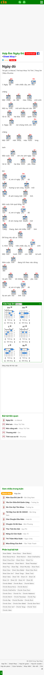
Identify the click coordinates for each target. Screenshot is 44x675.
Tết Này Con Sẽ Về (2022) (17, 512)
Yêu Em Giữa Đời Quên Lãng (17, 502)
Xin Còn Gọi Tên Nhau (15, 507)
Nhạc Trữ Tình (28, 70)
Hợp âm (17, 493)
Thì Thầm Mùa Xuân (14, 539)
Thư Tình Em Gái (13, 529)
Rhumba (10, 73)
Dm (40, 70)
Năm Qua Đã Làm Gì (14, 497)
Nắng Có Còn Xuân (14, 534)
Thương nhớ (11, 432)
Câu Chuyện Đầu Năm (15, 519)
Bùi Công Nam (29, 497)
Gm (23, 308)
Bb (24, 345)
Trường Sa (35, 502)
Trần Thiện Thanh (30, 543)
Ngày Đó (9, 420)
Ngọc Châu (28, 539)
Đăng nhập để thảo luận (10, 365)
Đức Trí (26, 534)
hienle (6, 60)
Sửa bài (12, 60)
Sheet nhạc (9, 56)
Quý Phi (24, 529)
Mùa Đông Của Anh (14, 543)
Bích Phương (28, 524)
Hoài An (29, 519)
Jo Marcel (11, 70)
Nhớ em (9, 424)
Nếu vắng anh (11, 428)
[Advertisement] (22, 27)
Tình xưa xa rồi (12, 436)
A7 (24, 326)
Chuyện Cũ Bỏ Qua (14, 524)
